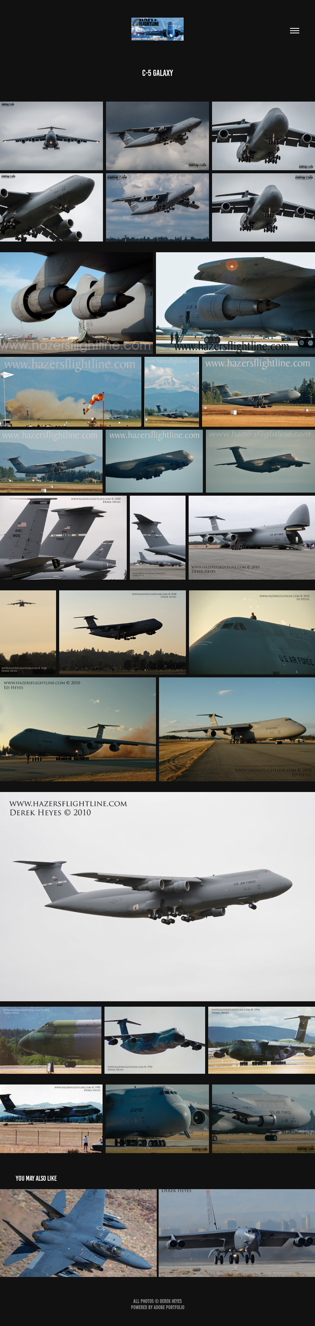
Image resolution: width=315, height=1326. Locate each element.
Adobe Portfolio (169, 1307)
